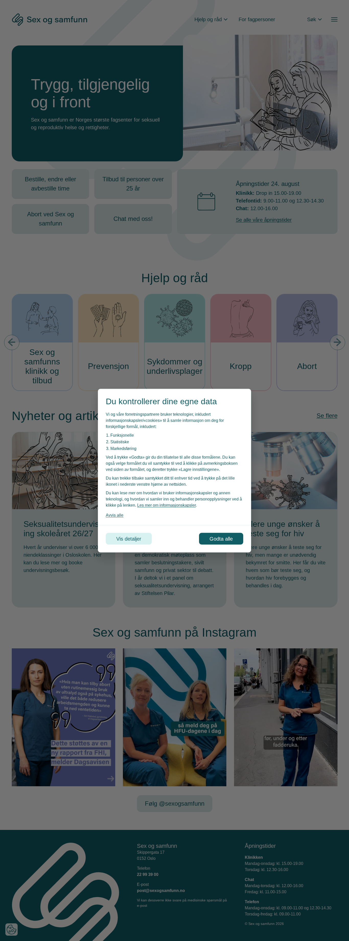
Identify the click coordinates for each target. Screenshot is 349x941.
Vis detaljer (128, 538)
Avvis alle (114, 515)
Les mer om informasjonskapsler (166, 505)
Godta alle (221, 538)
